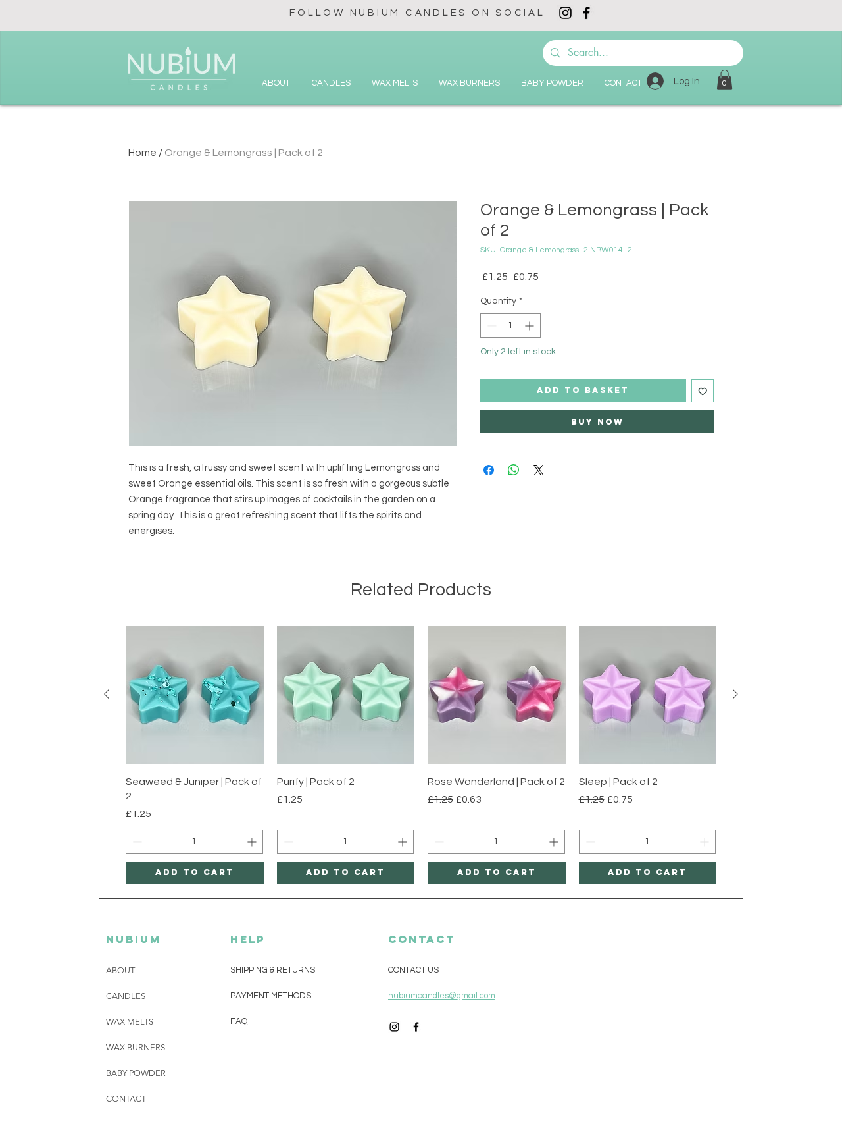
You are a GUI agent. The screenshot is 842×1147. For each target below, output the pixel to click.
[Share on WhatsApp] (514, 470)
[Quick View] (195, 695)
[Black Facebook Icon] (416, 1027)
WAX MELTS (129, 1022)
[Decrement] (490, 325)
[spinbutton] (510, 325)
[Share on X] (539, 470)
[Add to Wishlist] (702, 390)
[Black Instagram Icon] (394, 1027)
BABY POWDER (136, 1073)
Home (142, 152)
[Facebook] (586, 13)
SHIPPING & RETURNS (272, 969)
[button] (724, 80)
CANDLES (125, 996)
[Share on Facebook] (489, 470)
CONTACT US (413, 969)
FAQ (238, 1021)
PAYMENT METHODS (270, 995)
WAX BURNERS (135, 1047)
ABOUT (120, 970)
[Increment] (530, 325)
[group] (421, 754)
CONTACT (126, 1099)
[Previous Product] (106, 694)
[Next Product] (735, 694)
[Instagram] (565, 13)
